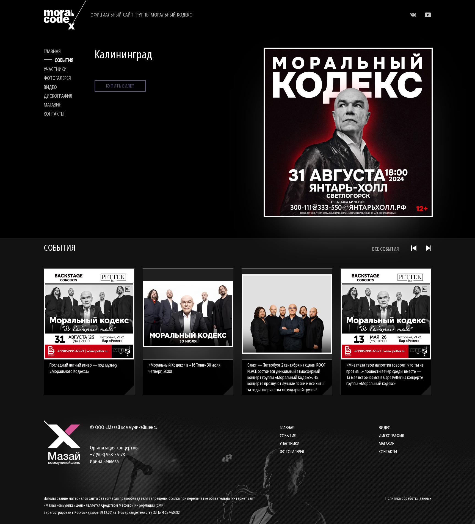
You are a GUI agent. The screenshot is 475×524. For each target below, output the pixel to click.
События (64, 60)
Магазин (53, 104)
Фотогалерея (57, 78)
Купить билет (120, 86)
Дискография (58, 95)
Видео (50, 87)
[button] (414, 248)
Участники (55, 69)
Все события (385, 248)
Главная (52, 51)
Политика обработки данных (408, 498)
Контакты (54, 113)
